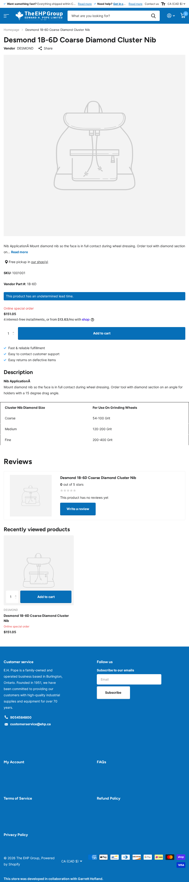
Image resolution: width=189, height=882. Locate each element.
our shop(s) (39, 262)
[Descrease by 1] (14, 337)
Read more (85, 4)
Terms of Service (18, 798)
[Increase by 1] (14, 329)
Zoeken (153, 16)
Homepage (11, 30)
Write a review (78, 509)
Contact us (152, 4)
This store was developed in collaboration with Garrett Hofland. (53, 879)
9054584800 (21, 717)
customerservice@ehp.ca (30, 724)
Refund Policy (108, 798)
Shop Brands (5, 14)
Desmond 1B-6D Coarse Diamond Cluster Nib (36, 618)
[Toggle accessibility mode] (163, 4)
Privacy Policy (16, 835)
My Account (14, 762)
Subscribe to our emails (115, 670)
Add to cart (101, 333)
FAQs (101, 762)
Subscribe (113, 692)
